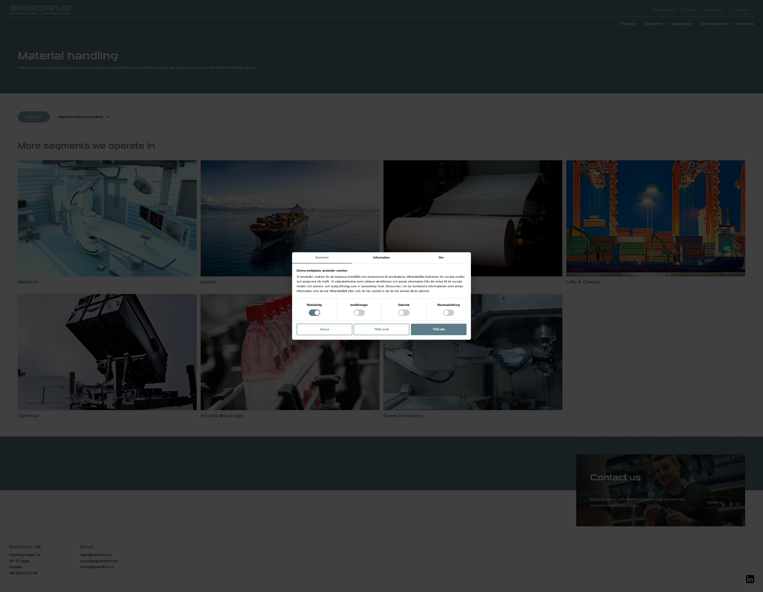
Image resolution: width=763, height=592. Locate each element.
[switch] (359, 313)
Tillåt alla (439, 329)
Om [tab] (441, 257)
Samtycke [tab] (322, 257)
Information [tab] (381, 257)
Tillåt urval (381, 329)
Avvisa (324, 329)
